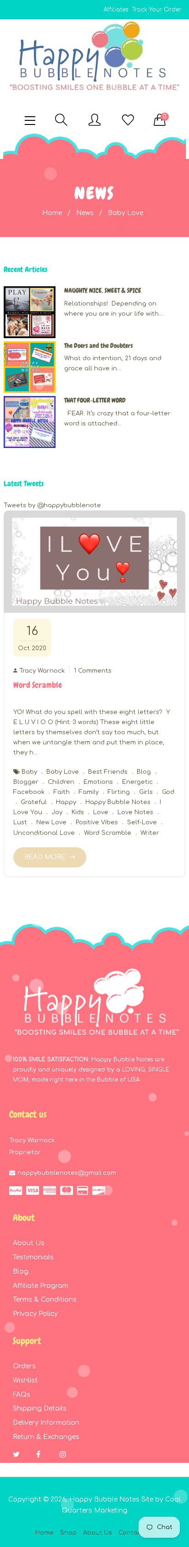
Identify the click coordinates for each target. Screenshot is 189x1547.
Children (61, 782)
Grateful (34, 802)
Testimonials (33, 1257)
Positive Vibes (97, 822)
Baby (29, 772)
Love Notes (135, 812)
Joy (56, 812)
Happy (66, 802)
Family (89, 792)
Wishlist (25, 1380)
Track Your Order (156, 9)
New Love (51, 822)
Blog (144, 772)
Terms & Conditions (45, 1299)
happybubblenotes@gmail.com (66, 1173)
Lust (20, 822)
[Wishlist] (128, 120)
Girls (146, 792)
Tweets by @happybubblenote (52, 505)
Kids (78, 812)
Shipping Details (40, 1408)
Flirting (119, 792)
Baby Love (62, 772)
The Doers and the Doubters (98, 345)
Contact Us (136, 1533)
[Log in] (94, 120)
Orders (24, 1366)
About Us (28, 1243)
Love (100, 812)
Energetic (137, 782)
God (168, 792)
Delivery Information (46, 1422)
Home (52, 213)
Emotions (98, 782)
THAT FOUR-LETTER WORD (95, 400)
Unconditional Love (44, 833)
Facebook (28, 792)
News (85, 213)
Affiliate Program (40, 1285)
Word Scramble (37, 685)
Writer (149, 833)
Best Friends (108, 772)
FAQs (21, 1394)
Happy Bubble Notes (117, 802)
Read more (45, 857)
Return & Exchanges (46, 1437)
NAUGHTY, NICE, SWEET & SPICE (102, 290)
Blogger (26, 782)
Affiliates (116, 9)
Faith (62, 792)
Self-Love (142, 822)
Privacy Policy (35, 1313)
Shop (68, 1533)
